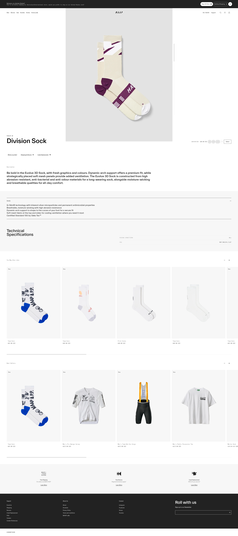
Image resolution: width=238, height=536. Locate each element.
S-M (213, 141)
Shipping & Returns (26, 154)
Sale (17, 12)
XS (209, 141)
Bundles (22, 12)
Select (227, 141)
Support (213, 12)
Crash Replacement (43, 154)
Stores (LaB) (34, 12)
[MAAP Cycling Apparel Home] (119, 13)
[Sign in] (225, 13)
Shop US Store (206, 4)
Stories (28, 12)
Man (8, 12)
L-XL (217, 141)
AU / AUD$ (206, 12)
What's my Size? (12, 154)
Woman (13, 12)
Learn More (44, 485)
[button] (35, 521)
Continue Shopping (219, 4)
